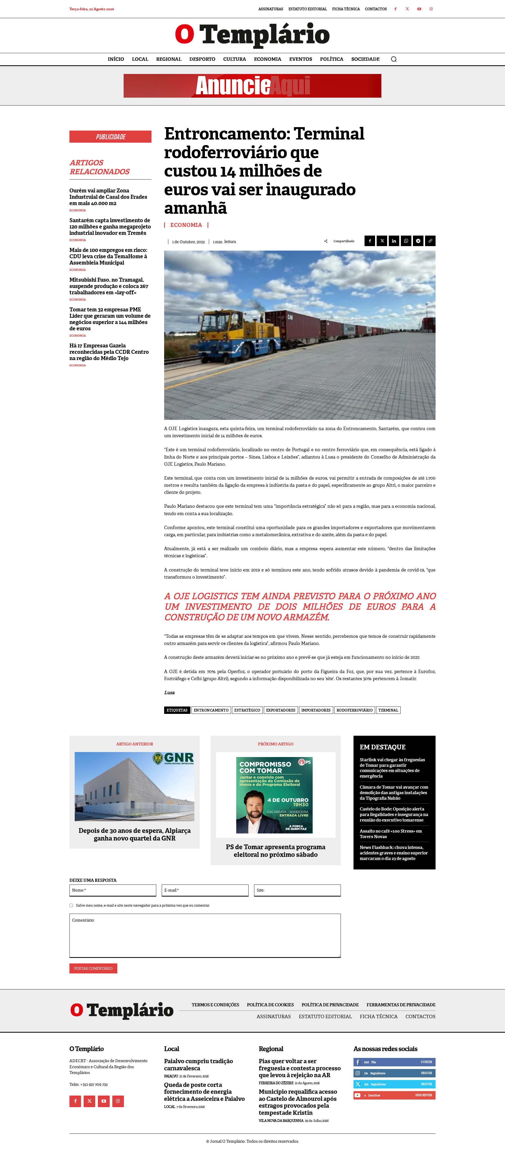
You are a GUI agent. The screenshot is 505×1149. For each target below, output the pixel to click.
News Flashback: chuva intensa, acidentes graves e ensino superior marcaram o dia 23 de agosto (394, 853)
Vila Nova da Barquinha (281, 1120)
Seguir (426, 1073)
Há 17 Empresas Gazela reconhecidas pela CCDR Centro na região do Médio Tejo (109, 352)
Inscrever (423, 1095)
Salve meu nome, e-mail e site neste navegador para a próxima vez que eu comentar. (143, 905)
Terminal (388, 710)
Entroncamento (211, 710)
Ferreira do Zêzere (276, 1083)
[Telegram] (418, 241)
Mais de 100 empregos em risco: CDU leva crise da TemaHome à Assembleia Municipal (108, 256)
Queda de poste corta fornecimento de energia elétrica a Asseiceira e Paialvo (204, 1092)
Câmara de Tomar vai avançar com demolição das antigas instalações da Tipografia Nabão (394, 792)
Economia (77, 210)
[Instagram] (431, 9)
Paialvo (171, 1076)
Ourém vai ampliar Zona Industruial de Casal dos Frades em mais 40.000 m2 (108, 197)
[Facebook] (395, 9)
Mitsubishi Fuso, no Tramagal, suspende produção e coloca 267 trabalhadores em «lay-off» (108, 286)
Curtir (426, 1062)
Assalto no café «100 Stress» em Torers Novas (391, 833)
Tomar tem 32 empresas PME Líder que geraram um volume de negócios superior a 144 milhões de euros (110, 319)
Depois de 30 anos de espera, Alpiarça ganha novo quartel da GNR (135, 834)
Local (169, 1107)
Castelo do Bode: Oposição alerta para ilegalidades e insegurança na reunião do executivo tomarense (394, 814)
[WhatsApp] (406, 241)
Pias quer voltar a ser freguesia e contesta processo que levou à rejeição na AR (300, 1068)
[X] (382, 241)
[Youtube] (419, 9)
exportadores (281, 710)
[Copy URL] (430, 241)
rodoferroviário (355, 710)
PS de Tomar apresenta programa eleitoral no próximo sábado (275, 851)
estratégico (247, 710)
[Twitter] (407, 9)
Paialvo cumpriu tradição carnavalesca (198, 1064)
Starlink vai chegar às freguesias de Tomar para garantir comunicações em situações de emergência (392, 768)
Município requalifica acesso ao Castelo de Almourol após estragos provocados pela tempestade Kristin (298, 1102)
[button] (393, 59)
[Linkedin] (394, 241)
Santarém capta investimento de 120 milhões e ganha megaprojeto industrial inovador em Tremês (110, 226)
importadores (316, 710)
